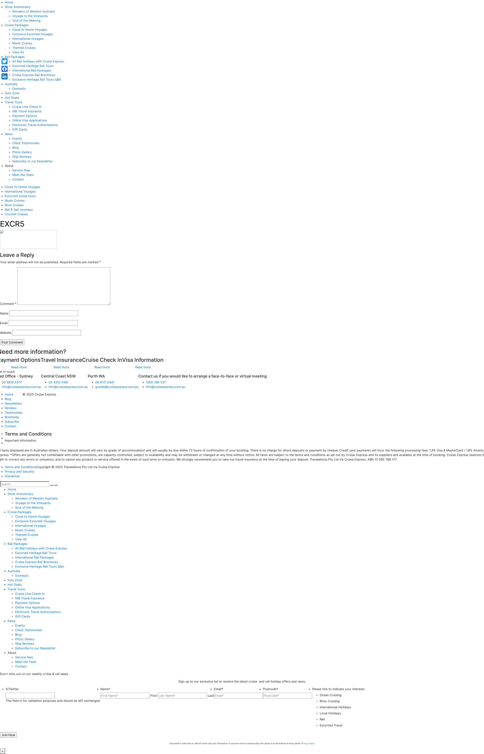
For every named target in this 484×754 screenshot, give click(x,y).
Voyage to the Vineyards (30, 16)
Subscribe (12, 421)
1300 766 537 (156, 382)
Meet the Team (23, 175)
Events (17, 138)
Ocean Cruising (330, 695)
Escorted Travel (331, 725)
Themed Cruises (23, 48)
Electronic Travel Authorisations (35, 125)
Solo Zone (12, 93)
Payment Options (24, 116)
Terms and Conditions (20, 467)
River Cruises (14, 205)
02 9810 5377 (12, 382)
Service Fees (21, 170)
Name (4, 313)
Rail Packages (15, 57)
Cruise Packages (17, 25)
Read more (19, 367)
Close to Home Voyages (29, 29)
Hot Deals (12, 97)
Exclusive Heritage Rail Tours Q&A (36, 79)
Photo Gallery (22, 152)
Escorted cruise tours (20, 196)
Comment (8, 304)
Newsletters (13, 403)
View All (18, 52)
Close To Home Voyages (22, 187)
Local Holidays (330, 713)
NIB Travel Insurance (26, 111)
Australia (11, 84)
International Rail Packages (31, 70)
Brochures (12, 417)
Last (211, 695)
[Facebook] (4, 69)
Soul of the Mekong (26, 20)
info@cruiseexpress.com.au (21, 387)
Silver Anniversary (17, 7)
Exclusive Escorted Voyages (32, 34)
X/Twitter (12, 689)
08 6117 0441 (104, 382)
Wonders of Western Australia (33, 11)
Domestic (19, 88)
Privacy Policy (308, 743)
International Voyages (27, 38)
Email (4, 323)
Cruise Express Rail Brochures (33, 75)
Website (5, 333)
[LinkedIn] (4, 76)
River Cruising (330, 701)
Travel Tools (13, 102)
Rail (322, 719)
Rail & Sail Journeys (19, 209)
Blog (15, 147)
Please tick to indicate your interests (338, 689)
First (153, 695)
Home (9, 2)
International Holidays (335, 707)
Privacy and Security (19, 471)
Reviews (10, 408)
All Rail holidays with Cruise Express (38, 61)
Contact (18, 179)
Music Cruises (22, 43)
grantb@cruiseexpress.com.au (116, 387)
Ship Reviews (21, 156)
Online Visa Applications (29, 120)
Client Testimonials (25, 143)
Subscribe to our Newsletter (32, 161)
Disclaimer (12, 476)
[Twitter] (4, 61)
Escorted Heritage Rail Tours (33, 66)
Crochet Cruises (16, 214)
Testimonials (13, 412)
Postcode (270, 689)
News (9, 134)
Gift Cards (19, 129)
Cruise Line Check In (27, 107)
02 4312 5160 (58, 382)
